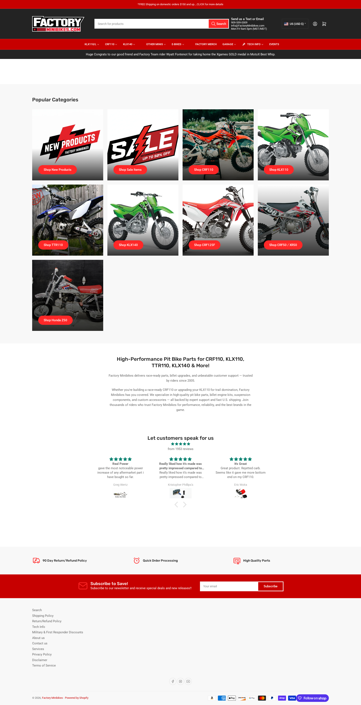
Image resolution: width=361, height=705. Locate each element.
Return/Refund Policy (46, 621)
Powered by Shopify (76, 697)
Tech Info (38, 627)
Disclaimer (39, 660)
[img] (180, 443)
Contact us (39, 643)
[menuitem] (89, 44)
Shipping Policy (42, 616)
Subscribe (270, 586)
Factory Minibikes (52, 697)
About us (38, 638)
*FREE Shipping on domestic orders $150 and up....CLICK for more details (180, 4)
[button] (177, 504)
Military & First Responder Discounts (57, 632)
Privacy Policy (42, 654)
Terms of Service (44, 665)
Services (38, 649)
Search (37, 610)
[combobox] (161, 24)
